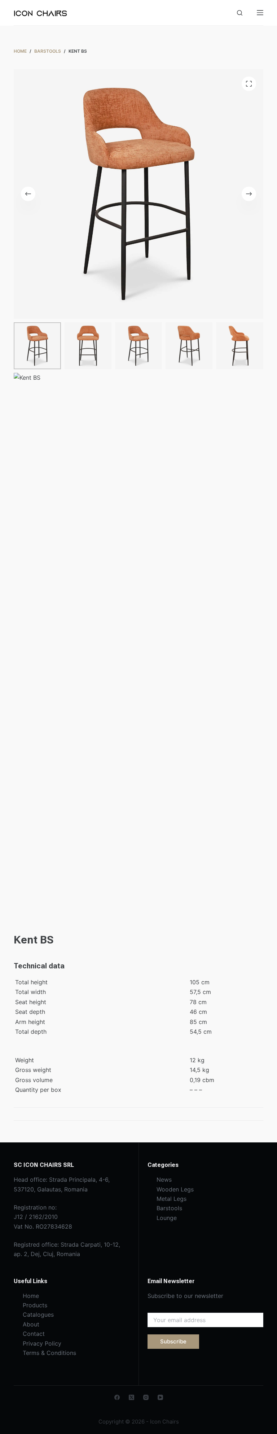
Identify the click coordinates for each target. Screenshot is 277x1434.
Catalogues (38, 1314)
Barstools (169, 1208)
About (31, 1324)
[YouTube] (160, 1397)
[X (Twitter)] (131, 1397)
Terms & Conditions (49, 1352)
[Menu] (260, 12)
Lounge (167, 1217)
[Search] (239, 13)
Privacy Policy (42, 1343)
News (164, 1179)
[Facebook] (117, 1397)
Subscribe (173, 1341)
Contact (34, 1333)
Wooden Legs (175, 1189)
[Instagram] (146, 1397)
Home (31, 1295)
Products (35, 1305)
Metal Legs (171, 1198)
